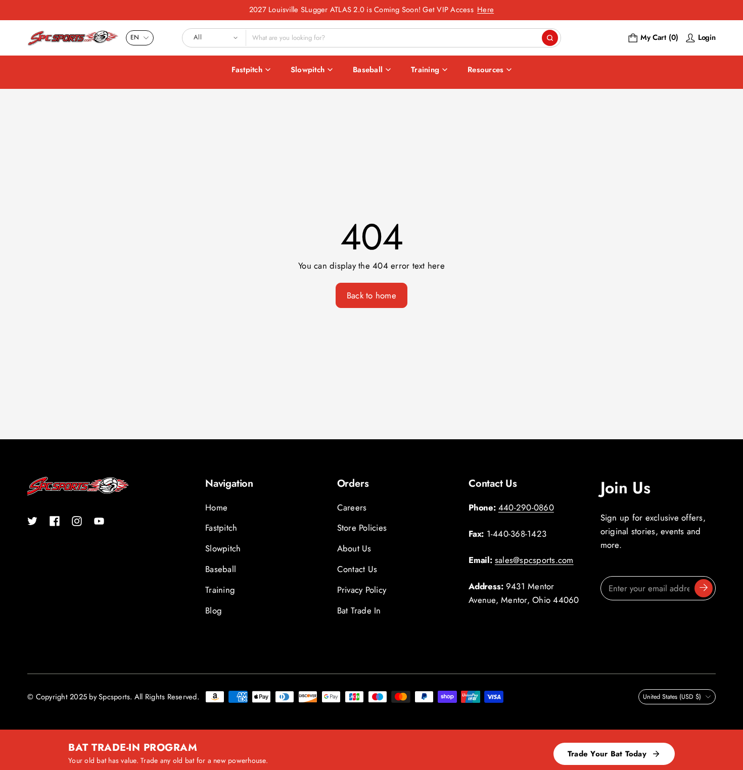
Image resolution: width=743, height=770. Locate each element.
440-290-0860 (526, 507)
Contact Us (357, 569)
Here (485, 9)
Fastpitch (246, 69)
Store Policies (362, 528)
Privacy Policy (362, 590)
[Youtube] (99, 521)
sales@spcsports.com (534, 560)
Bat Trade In (359, 610)
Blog (213, 610)
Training (425, 69)
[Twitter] (32, 521)
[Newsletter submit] (703, 588)
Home (216, 507)
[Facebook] (54, 521)
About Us (354, 548)
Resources (485, 69)
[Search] (550, 38)
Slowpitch (307, 69)
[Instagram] (77, 521)
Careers (352, 507)
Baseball (368, 69)
